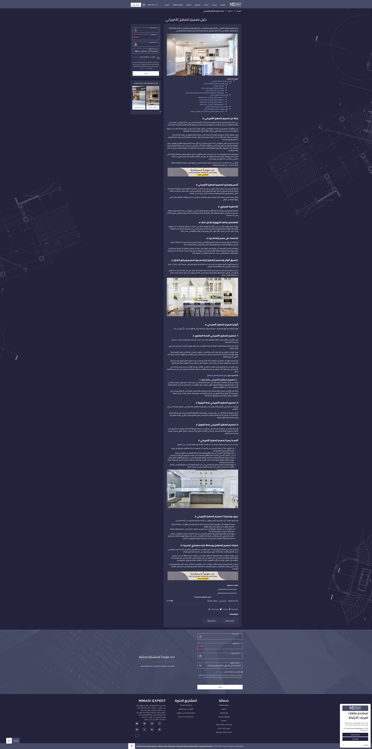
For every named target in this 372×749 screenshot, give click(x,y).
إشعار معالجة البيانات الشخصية (187, 746)
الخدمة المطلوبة (152, 49)
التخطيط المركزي (219, 85)
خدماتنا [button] (206, 5)
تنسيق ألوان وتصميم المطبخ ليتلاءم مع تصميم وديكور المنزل (205, 92)
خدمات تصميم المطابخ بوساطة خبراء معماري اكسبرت (207, 111)
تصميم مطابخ (211, 620)
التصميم (223, 708)
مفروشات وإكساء (224, 716)
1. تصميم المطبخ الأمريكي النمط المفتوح (211, 97)
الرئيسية (222, 5)
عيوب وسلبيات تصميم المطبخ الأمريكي (216, 108)
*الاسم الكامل (153, 27)
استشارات (224, 720)
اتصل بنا (166, 5)
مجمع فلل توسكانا (186, 705)
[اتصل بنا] (203, 576)
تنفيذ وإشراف (224, 712)
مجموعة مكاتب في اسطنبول (186, 712)
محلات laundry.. (138, 107)
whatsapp (215, 609)
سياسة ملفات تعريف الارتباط (146, 746)
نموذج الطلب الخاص (223, 728)
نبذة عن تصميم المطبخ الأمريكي (221, 81)
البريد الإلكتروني (153, 42)
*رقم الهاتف (153, 34)
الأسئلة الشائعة (178, 5)
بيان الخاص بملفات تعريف (224, 724)
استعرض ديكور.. (152, 107)
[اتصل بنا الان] (203, 173)
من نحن (214, 5)
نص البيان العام (143, 68)
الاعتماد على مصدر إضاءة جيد (215, 90)
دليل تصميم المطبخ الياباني (227, 589)
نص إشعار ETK (220, 672)
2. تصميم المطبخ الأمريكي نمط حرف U (212, 99)
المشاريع (198, 5)
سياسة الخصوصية (205, 746)
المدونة (188, 5)
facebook (234, 609)
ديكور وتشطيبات (224, 705)
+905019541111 (152, 5)
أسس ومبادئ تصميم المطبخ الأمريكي (216, 83)
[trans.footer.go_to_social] (136, 723)
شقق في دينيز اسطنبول (186, 708)
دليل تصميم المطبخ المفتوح (217, 375)
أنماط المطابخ (229, 620)
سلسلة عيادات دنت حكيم (186, 716)
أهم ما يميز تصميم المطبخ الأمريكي (216, 106)
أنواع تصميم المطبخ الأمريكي (218, 95)
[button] (144, 5)
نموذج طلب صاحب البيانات (166, 746)
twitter (225, 609)
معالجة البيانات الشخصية (224, 732)
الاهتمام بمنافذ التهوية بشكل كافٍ (213, 88)
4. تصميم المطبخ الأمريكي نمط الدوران (211, 104)
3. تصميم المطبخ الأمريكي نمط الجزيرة (212, 102)
